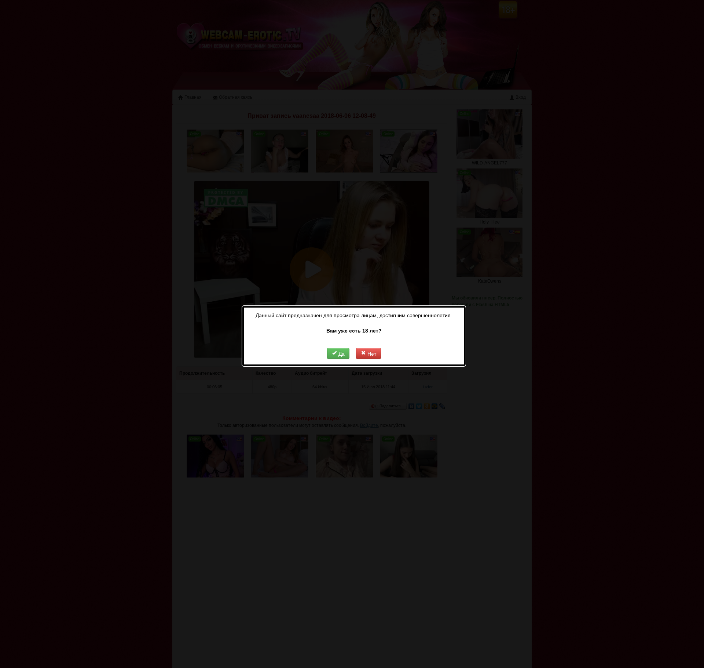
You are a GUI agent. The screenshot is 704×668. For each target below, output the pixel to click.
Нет (371, 353)
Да (341, 353)
